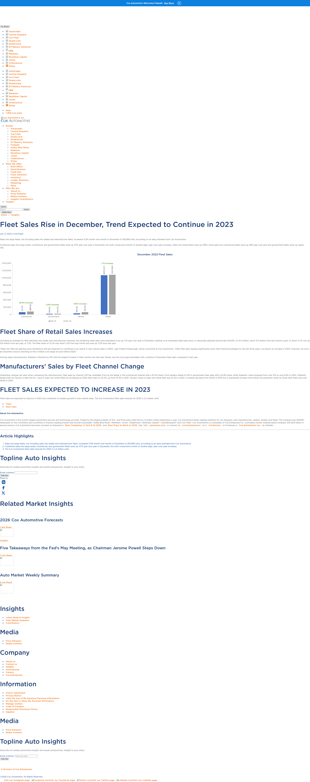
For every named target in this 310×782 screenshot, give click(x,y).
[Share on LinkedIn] (3, 484)
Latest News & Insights (18, 617)
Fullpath (15, 145)
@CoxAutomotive (191, 425)
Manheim (15, 150)
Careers (10, 672)
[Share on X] (3, 494)
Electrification (18, 169)
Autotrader (16, 128)
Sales (13, 185)
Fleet (8, 404)
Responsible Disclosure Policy (22, 709)
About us (15, 191)
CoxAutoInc (215, 425)
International (12, 669)
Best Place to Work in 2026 (122, 425)
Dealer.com (16, 136)
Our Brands (5, 26)
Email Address (7, 472)
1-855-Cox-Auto (14, 113)
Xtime (14, 161)
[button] (3, 206)
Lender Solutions (20, 180)
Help (8, 110)
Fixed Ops (16, 172)
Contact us (11, 664)
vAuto (14, 155)
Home (4, 215)
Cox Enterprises (14, 675)
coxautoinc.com (157, 425)
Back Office (17, 166)
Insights (10, 201)
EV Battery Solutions (22, 142)
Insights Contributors (22, 199)
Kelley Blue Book (20, 147)
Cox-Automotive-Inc (249, 425)
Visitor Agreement (15, 693)
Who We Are (12, 188)
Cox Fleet (16, 134)
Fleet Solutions (19, 174)
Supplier (10, 712)
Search (26, 209)
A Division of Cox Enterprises (16, 769)
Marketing (16, 183)
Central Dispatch (19, 131)
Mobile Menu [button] (6, 212)
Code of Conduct (15, 706)
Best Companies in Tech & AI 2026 (83, 425)
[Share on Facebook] (3, 489)
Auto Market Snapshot (17, 620)
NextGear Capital (20, 153)
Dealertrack (17, 139)
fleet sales (11, 406)
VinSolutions (17, 158)
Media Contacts (19, 196)
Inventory (16, 177)
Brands (9, 126)
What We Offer (14, 164)
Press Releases (18, 193)
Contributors (12, 623)
